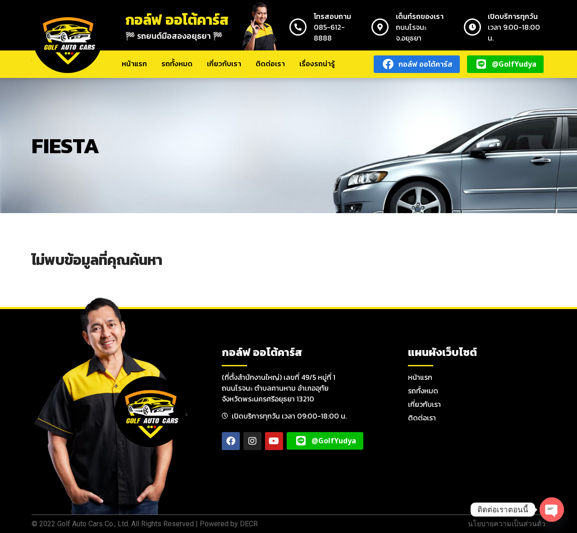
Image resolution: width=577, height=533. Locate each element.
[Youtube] (274, 441)
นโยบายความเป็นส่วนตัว (506, 523)
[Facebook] (231, 441)
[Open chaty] (552, 509)
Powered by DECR (229, 523)
